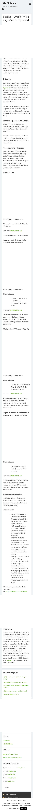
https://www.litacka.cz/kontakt (16, 591)
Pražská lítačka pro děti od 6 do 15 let (15, 682)
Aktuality (7, 740)
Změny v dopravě (10, 795)
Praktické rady (8, 744)
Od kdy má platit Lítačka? (10, 754)
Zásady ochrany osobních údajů (12, 757)
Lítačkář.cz (9, 3)
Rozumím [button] (23, 808)
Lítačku (9, 660)
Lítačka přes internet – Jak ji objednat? (15, 691)
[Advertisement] (16, 41)
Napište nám (22, 768)
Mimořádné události (12, 798)
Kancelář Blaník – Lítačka (11, 694)
